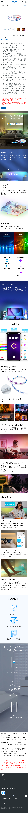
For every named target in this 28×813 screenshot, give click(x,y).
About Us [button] (4, 784)
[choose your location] (26, 2)
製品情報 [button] (23, 5)
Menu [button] (2, 2)
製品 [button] (2, 775)
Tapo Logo (14, 2)
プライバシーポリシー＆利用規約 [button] (10, 798)
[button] (3, 793)
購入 (3, 107)
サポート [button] (3, 779)
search (22, 2)
